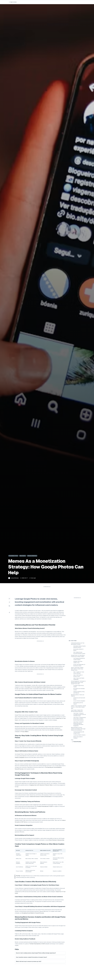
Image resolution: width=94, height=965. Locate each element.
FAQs (72, 739)
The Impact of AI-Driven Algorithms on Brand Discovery (38, 687)
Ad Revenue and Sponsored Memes (79, 698)
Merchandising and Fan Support (78, 703)
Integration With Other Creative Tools (77, 662)
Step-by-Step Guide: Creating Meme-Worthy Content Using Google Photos (77, 669)
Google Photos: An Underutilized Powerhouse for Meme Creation (78, 656)
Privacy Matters (24, 731)
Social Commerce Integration (79, 700)
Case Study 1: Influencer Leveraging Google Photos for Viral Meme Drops (79, 714)
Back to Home (13, 2)
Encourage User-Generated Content (79, 689)
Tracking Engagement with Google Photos (78, 732)
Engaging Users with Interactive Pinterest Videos (41, 785)
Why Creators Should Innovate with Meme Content (79, 653)
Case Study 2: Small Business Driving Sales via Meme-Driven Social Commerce (79, 719)
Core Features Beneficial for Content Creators (79, 659)
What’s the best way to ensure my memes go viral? (28, 961)
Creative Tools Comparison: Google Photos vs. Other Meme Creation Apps (78, 707)
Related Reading (77, 741)
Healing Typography (19, 757)
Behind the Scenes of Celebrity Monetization (40, 796)
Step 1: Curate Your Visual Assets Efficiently (78, 672)
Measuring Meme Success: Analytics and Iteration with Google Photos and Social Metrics (78, 729)
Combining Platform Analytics (79, 735)
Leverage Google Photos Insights (78, 686)
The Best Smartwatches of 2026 (44, 806)
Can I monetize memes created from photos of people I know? (31, 957)
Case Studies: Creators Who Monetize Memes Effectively (77, 711)
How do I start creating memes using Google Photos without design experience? (36, 953)
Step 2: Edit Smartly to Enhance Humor (78, 675)
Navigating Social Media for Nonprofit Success (33, 913)
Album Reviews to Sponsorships (56, 840)
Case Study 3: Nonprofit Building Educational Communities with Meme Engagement (78, 723)
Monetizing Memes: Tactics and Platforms (77, 695)
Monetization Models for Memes (78, 650)
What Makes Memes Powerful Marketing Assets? (79, 646)
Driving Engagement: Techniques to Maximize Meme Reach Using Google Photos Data (78, 682)
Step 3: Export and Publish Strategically (78, 679)
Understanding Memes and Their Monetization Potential (77, 643)
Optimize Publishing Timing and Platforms (78, 692)
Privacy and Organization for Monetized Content (79, 665)
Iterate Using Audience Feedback (78, 737)
